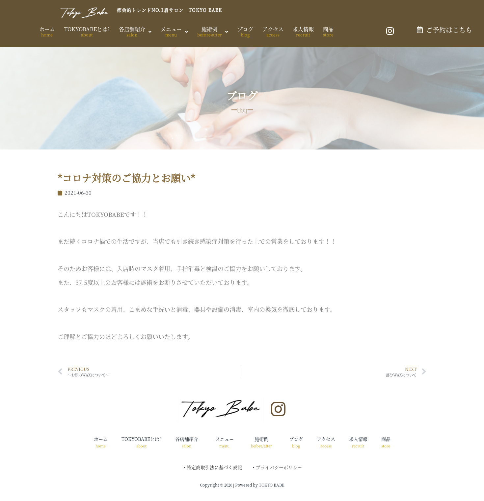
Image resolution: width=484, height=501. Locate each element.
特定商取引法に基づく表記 (214, 467)
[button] (135, 32)
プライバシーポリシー (279, 467)
